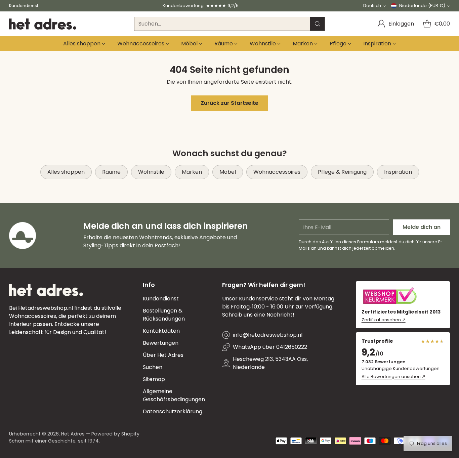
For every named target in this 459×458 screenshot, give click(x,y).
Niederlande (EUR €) (422, 5)
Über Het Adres (163, 355)
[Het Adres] (42, 24)
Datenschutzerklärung (172, 411)
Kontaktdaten (161, 331)
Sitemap (154, 379)
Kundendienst (161, 298)
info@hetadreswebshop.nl (267, 335)
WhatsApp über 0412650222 (270, 347)
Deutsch (372, 5)
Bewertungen (160, 343)
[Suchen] (317, 24)
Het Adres (73, 433)
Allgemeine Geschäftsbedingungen (174, 395)
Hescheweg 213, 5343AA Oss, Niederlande (270, 363)
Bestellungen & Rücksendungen (164, 315)
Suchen (152, 367)
